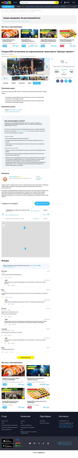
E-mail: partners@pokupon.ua (66, 423)
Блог (22, 429)
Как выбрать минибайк (15, 109)
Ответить (10, 277)
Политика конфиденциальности (10, 427)
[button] (25, 249)
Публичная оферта (44, 423)
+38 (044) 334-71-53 (64, 421)
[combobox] (37, 2)
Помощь (23, 421)
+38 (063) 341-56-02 (13, 215)
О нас (3, 423)
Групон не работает (7, 429)
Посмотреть (7, 35)
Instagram (38, 179)
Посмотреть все (25, 357)
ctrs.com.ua (39, 178)
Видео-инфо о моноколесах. (12, 111)
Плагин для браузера (26, 425)
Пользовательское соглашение (10, 425)
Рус (74, 2)
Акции (18, 6)
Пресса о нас (5, 421)
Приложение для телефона (27, 427)
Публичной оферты (22, 131)
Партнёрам (42, 421)
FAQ (22, 423)
